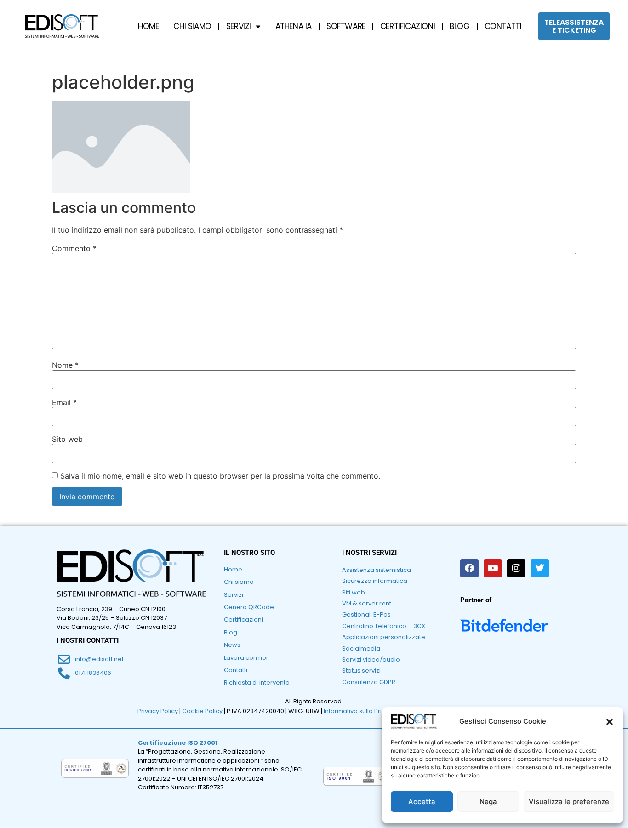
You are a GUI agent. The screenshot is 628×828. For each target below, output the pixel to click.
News (232, 644)
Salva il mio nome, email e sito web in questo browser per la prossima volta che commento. (220, 476)
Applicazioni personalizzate (383, 637)
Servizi (233, 594)
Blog (230, 632)
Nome (65, 365)
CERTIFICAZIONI (407, 26)
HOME (148, 26)
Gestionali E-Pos (366, 614)
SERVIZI (238, 26)
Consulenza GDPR (368, 682)
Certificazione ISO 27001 (177, 742)
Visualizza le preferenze (569, 801)
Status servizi (361, 670)
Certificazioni (243, 619)
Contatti (235, 670)
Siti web (353, 592)
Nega (488, 801)
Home (233, 569)
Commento (74, 248)
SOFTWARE (345, 26)
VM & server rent (366, 603)
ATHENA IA (293, 26)
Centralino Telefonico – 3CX (383, 626)
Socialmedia (361, 648)
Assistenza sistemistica (376, 569)
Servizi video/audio (371, 659)
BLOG (459, 26)
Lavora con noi (246, 657)
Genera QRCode (249, 607)
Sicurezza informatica (374, 581)
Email (64, 402)
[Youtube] (493, 568)
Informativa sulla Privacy (360, 711)
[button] (609, 721)
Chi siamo (239, 581)
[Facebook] (469, 568)
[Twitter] (540, 568)
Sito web (67, 439)
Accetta (421, 801)
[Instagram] (516, 568)
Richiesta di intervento (257, 682)
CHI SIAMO (192, 26)
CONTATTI (503, 26)
